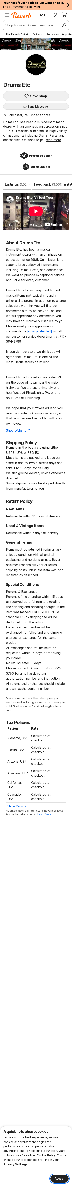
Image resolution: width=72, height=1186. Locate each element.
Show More (15, 806)
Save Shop (38, 96)
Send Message (38, 106)
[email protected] (39, 331)
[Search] (64, 25)
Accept (59, 1178)
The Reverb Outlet (17, 34)
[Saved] (54, 14)
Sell (42, 15)
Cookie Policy (46, 1155)
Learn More (44, 814)
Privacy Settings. (15, 1164)
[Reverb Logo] (21, 15)
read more (53, 140)
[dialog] (36, 1156)
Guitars (37, 34)
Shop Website (16, 430)
